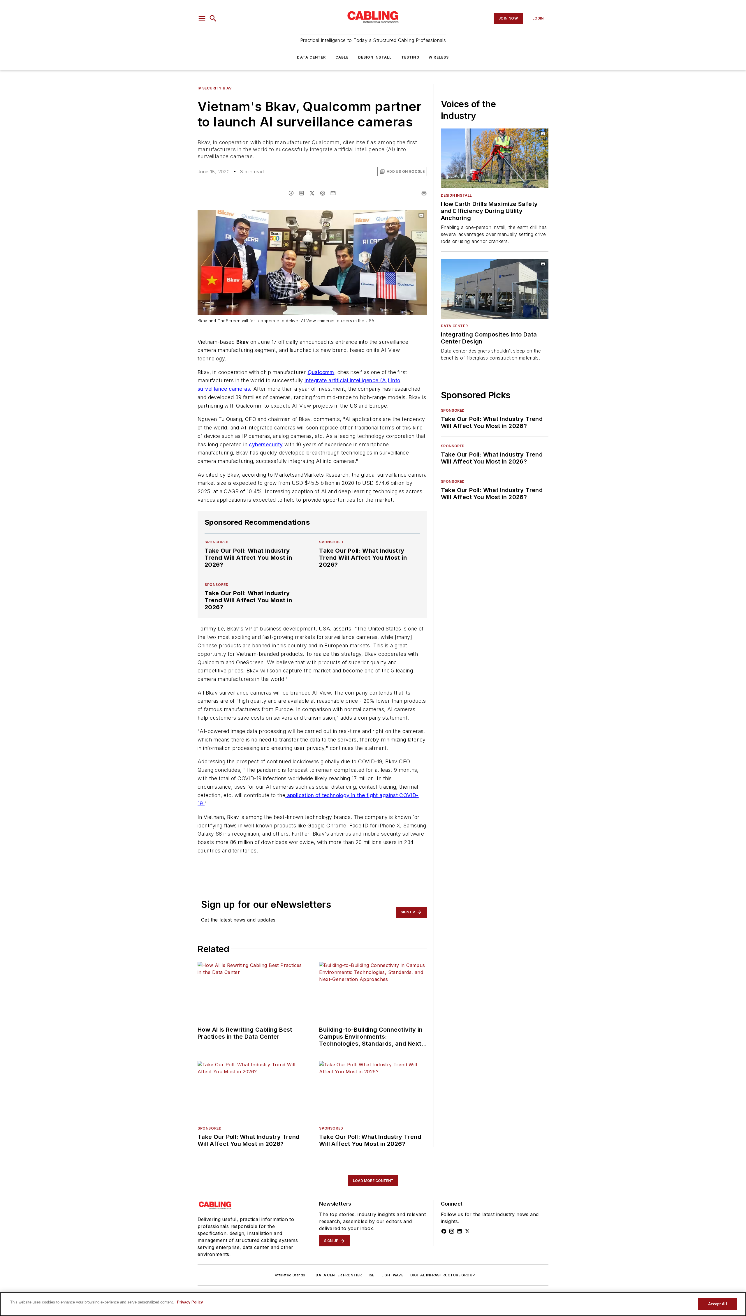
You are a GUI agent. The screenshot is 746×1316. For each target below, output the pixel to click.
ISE (371, 1275)
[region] (373, 1304)
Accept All (717, 1304)
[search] (213, 18)
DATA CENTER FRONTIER (339, 1275)
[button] (202, 18)
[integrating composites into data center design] (494, 288)
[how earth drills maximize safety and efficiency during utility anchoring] (494, 158)
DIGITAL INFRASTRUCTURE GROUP (442, 1275)
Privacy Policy (190, 1302)
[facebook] (291, 193)
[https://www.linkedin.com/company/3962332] (459, 1231)
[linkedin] (302, 193)
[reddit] (323, 193)
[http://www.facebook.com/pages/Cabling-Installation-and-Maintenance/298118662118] (444, 1231)
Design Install (375, 57)
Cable (342, 57)
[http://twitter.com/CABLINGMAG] (467, 1231)
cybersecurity (266, 444)
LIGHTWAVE (392, 1275)
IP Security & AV (215, 88)
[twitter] (312, 193)
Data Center (311, 57)
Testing (410, 57)
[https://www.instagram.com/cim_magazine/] (452, 1231)
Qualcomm (321, 372)
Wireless (439, 57)
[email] (333, 193)
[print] (424, 193)
